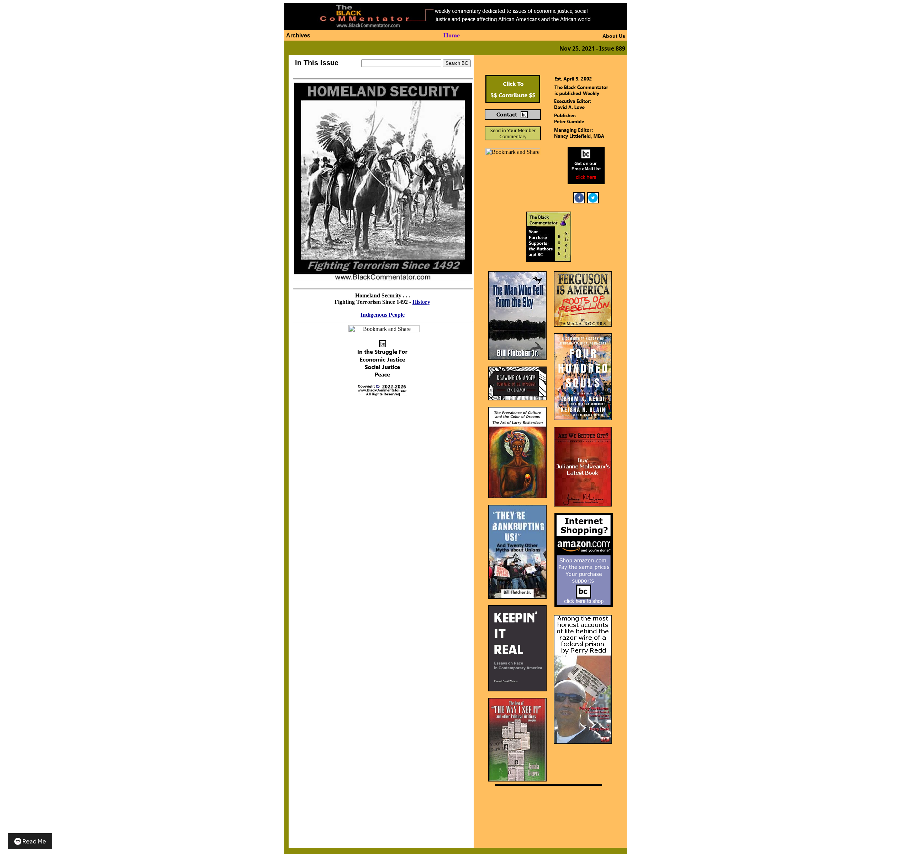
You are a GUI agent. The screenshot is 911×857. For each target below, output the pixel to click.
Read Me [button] (34, 841)
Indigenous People (382, 315)
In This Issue (316, 63)
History (421, 302)
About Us (613, 36)
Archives (298, 35)
